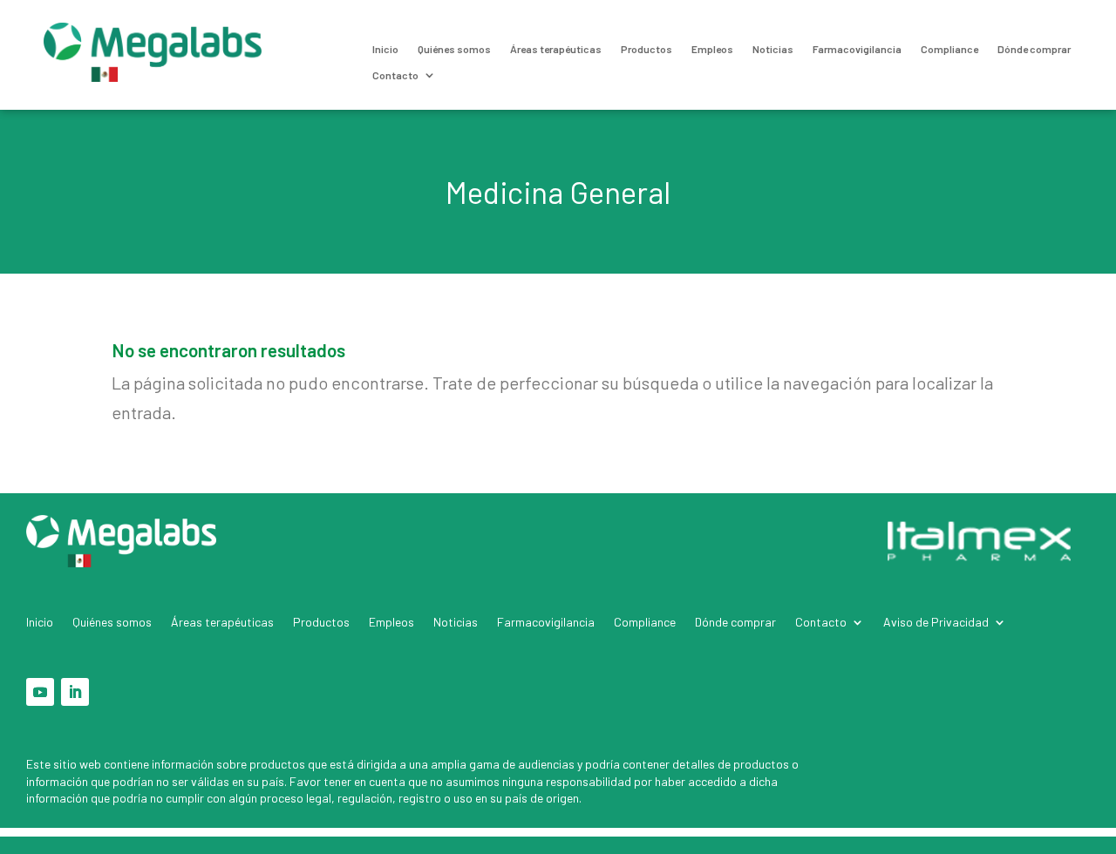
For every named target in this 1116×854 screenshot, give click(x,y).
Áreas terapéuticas (556, 49)
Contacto (395, 75)
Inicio (385, 49)
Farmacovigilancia (857, 49)
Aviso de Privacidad (936, 622)
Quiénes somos (454, 49)
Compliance (949, 49)
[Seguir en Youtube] (40, 692)
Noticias (772, 49)
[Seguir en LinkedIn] (75, 692)
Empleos (712, 49)
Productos (646, 49)
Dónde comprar (1034, 49)
